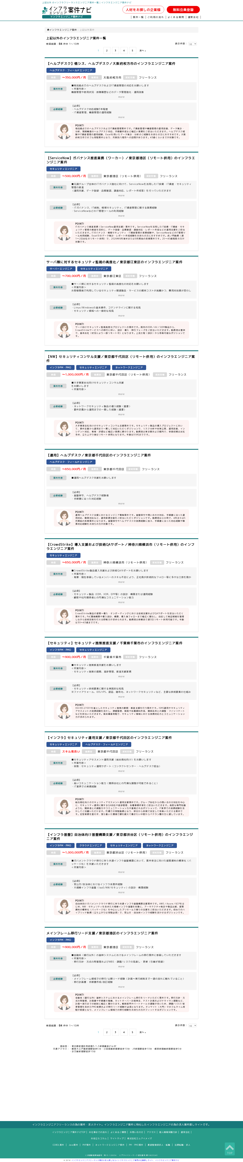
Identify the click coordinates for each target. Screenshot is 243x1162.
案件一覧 (138, 17)
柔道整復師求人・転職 (159, 1145)
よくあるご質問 (118, 1132)
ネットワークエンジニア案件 (109, 1145)
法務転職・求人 (182, 1145)
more (121, 96)
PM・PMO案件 (136, 1145)
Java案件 (73, 1145)
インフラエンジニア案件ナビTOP (68, 1132)
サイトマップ (117, 1138)
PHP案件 (86, 1145)
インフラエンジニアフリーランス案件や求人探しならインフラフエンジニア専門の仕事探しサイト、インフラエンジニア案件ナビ (125, 1160)
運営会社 (193, 17)
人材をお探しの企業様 (143, 10)
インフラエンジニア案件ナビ (66, 16)
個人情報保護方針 (168, 1132)
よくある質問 (176, 17)
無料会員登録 (183, 10)
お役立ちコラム (99, 1138)
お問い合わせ (136, 1132)
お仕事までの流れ (98, 1132)
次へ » (143, 50)
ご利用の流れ (155, 17)
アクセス (151, 1132)
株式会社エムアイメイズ (139, 1138)
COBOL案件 (58, 1145)
